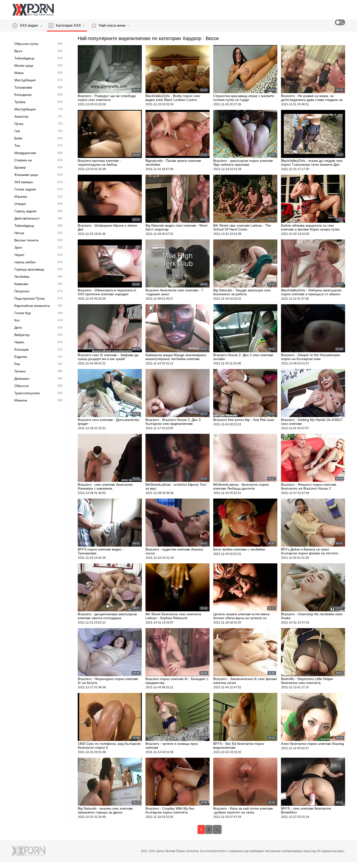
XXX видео (29, 25)
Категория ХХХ (68, 25)
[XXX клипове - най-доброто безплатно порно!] (33, 10)
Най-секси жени (112, 25)
